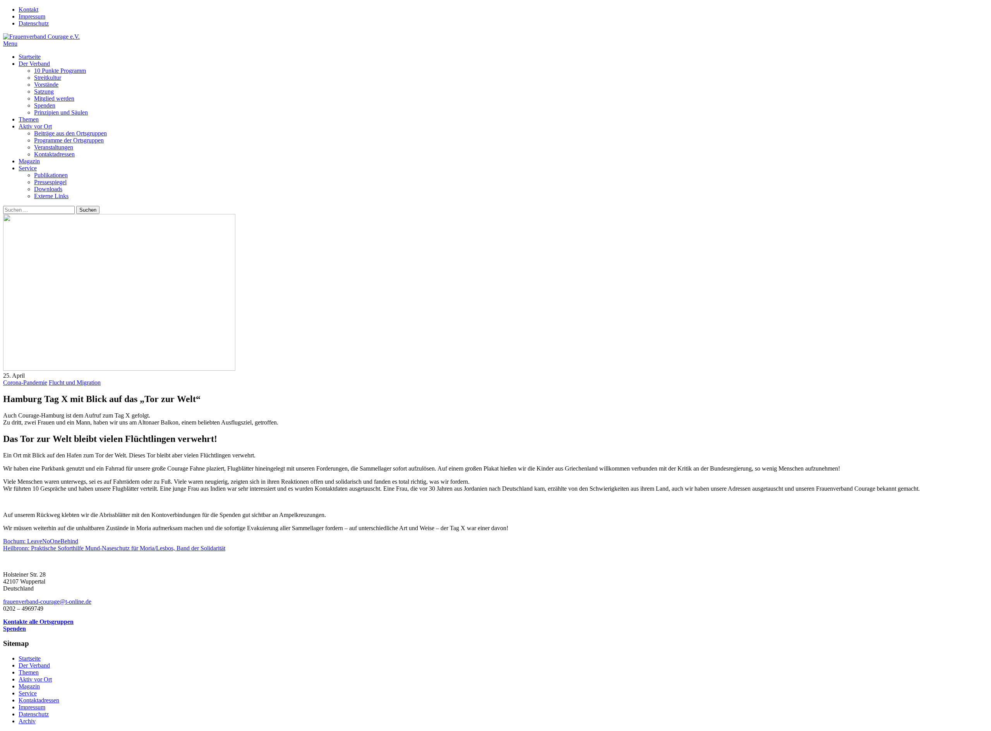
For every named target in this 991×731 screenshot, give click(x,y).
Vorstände (46, 84)
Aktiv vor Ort (35, 126)
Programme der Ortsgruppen (69, 140)
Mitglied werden (54, 98)
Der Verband (34, 63)
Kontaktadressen (54, 154)
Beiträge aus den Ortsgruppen (70, 133)
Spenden (44, 105)
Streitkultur (47, 77)
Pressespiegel (50, 182)
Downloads (48, 189)
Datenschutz (34, 23)
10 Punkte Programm (60, 70)
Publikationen (51, 175)
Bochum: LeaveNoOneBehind (40, 541)
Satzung (44, 91)
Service (28, 168)
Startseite (30, 56)
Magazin (29, 161)
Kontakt (28, 9)
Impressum (32, 16)
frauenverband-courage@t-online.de (47, 601)
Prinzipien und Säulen (61, 112)
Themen (29, 119)
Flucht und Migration (75, 382)
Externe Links (51, 196)
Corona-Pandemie (25, 382)
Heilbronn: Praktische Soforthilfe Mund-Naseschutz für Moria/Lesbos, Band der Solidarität (114, 548)
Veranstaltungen (53, 147)
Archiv (27, 721)
